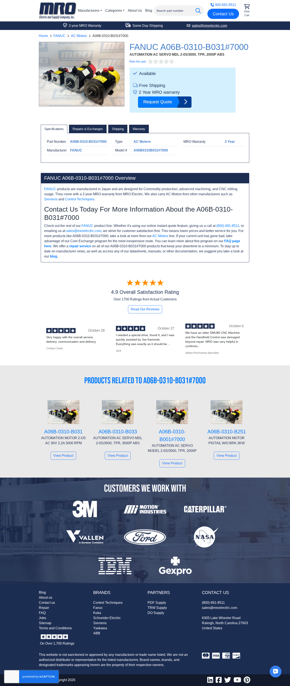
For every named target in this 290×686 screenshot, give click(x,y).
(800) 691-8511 (227, 226)
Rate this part (138, 61)
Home (43, 36)
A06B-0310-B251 (226, 431)
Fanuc (98, 608)
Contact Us (223, 13)
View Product (63, 455)
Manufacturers (88, 10)
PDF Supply (157, 602)
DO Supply (156, 613)
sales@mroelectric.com (83, 231)
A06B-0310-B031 (63, 431)
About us (45, 597)
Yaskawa (100, 628)
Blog (148, 10)
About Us (135, 10)
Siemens (51, 199)
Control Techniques (79, 199)
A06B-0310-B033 (118, 431)
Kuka (97, 613)
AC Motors (79, 36)
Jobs (42, 618)
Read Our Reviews (145, 309)
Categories (113, 10)
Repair (44, 608)
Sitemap (45, 623)
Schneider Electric (107, 618)
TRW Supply (157, 608)
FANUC (59, 36)
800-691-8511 (225, 5)
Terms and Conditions (55, 628)
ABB (96, 633)
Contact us (47, 602)
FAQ (42, 613)
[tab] (54, 129)
